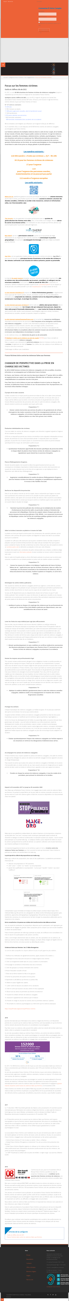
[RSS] (54, 65)
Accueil (5, 1)
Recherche (10, 1)
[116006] (54, 73)
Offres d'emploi (30, 1267)
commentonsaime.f (44, 284)
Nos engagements (29, 77)
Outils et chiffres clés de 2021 (16, 89)
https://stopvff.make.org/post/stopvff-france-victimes (20, 1009)
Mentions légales (31, 1271)
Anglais (28, 1275)
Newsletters (29, 1259)
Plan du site (29, 1279)
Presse (28, 1255)
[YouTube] (54, 71)
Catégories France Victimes (16, 77)
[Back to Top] (2, 1299)
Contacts (29, 1263)
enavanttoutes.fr (37, 286)
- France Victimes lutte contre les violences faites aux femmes (24, 1237)
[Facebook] (54, 67)
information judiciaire (25, 552)
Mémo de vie (9, 196)
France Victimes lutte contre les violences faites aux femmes (27, 355)
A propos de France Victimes (53, 1286)
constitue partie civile (13, 547)
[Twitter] (54, 69)
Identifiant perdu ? (47, 33)
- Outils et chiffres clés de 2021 (15, 1235)
